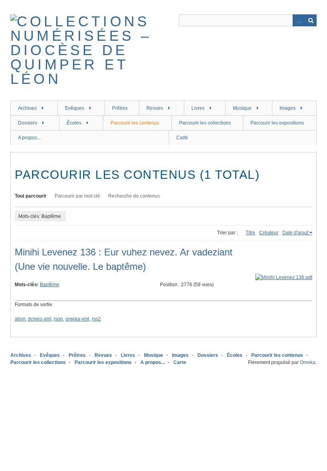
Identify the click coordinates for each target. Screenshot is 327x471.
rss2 (96, 319)
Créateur (268, 233)
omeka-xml (77, 319)
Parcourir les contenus (134, 123)
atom (20, 319)
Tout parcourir (31, 196)
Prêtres (120, 108)
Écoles (74, 123)
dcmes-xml (39, 319)
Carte (182, 138)
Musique (242, 108)
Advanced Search (299, 20)
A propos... (29, 138)
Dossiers (27, 123)
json (58, 319)
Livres (198, 108)
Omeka (307, 362)
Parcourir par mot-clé (77, 196)
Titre (250, 233)
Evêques (74, 108)
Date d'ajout (295, 233)
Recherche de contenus (134, 196)
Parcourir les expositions (277, 123)
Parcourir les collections (205, 123)
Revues (154, 108)
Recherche (311, 20)
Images (287, 108)
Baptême (49, 284)
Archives (27, 108)
